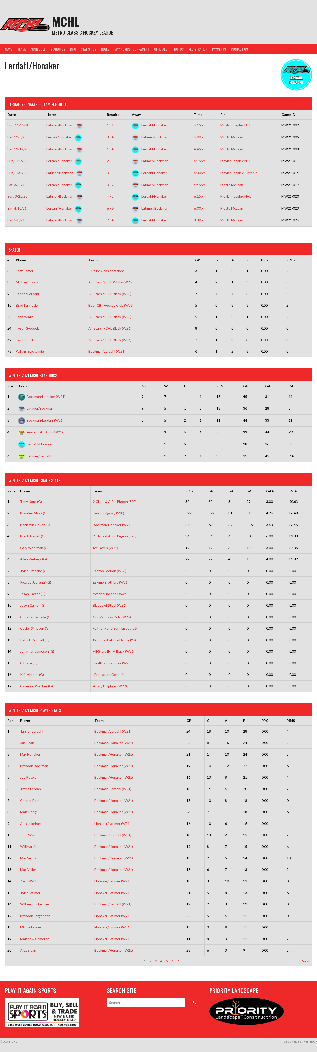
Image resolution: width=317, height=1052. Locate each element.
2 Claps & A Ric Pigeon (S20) (114, 501)
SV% (293, 491)
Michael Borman (32, 927)
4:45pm (200, 149)
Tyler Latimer (30, 893)
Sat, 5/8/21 (16, 220)
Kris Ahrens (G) (32, 674)
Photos (178, 49)
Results (113, 114)
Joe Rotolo (28, 777)
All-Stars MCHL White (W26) (110, 282)
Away (136, 114)
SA (211, 491)
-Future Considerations (106, 271)
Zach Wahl (28, 881)
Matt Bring (28, 812)
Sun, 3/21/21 (17, 196)
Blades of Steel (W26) (109, 605)
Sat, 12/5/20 (16, 137)
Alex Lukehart (31, 823)
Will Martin (28, 846)
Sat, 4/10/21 (16, 208)
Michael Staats (27, 282)
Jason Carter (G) (32, 594)
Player (21, 260)
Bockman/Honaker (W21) (46, 396)
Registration (197, 49)
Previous (14, 961)
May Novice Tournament (131, 49)
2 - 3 (110, 161)
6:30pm (200, 173)
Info (73, 49)
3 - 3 (110, 173)
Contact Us (239, 49)
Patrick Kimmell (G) (34, 640)
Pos (10, 386)
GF (245, 386)
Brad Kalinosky (27, 305)
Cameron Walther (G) (36, 686)
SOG (189, 491)
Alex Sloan (28, 950)
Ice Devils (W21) (105, 548)
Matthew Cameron (34, 939)
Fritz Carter (24, 271)
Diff (292, 386)
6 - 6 (110, 208)
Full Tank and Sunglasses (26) (115, 628)
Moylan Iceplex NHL (235, 125)
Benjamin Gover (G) (35, 525)
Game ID (288, 114)
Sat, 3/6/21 (16, 185)
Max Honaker (30, 754)
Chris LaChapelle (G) (36, 617)
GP (197, 260)
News (8, 49)
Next (306, 961)
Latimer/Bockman (60, 125)
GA (267, 386)
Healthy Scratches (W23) (112, 663)
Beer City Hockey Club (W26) (110, 305)
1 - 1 (110, 125)
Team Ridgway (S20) (108, 513)
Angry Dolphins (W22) (110, 686)
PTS (219, 386)
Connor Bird (29, 800)
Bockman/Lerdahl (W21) (106, 351)
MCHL (65, 21)
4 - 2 (110, 196)
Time (198, 114)
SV (249, 491)
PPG (264, 260)
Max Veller (28, 869)
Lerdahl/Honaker (154, 125)
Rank (11, 491)
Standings (57, 49)
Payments (219, 49)
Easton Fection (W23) (109, 571)
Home (51, 114)
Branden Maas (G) (34, 513)
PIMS (290, 260)
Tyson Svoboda (28, 328)
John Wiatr (24, 317)
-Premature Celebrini (109, 674)
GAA (270, 491)
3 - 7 (110, 185)
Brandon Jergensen (35, 916)
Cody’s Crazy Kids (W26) (112, 617)
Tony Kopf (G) (31, 501)
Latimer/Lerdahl (39, 456)
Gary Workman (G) (34, 548)
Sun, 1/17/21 (17, 161)
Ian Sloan (27, 743)
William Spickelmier (30, 351)
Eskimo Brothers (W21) (111, 582)
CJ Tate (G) (28, 663)
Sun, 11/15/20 (18, 125)
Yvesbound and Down (110, 594)
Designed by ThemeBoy (300, 1041)
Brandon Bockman (34, 766)
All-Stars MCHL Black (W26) (109, 294)
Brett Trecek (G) (33, 536)
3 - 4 (110, 137)
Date (11, 114)
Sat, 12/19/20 (17, 149)
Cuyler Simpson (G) (35, 628)
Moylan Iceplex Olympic (238, 173)
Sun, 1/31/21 (17, 173)
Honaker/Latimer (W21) (45, 432)
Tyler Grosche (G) (34, 571)
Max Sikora (28, 858)
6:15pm (200, 125)
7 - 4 (110, 220)
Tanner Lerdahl (27, 294)
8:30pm (200, 220)
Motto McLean (231, 137)
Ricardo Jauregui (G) (35, 582)
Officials (160, 49)
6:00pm (200, 137)
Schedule (38, 49)
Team (93, 260)
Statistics (88, 49)
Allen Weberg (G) (33, 559)
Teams (21, 49)
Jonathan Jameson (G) (37, 651)
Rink (224, 114)
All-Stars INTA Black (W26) (113, 651)
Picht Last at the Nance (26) (114, 640)
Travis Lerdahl (26, 340)
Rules (105, 49)
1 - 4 (110, 149)
